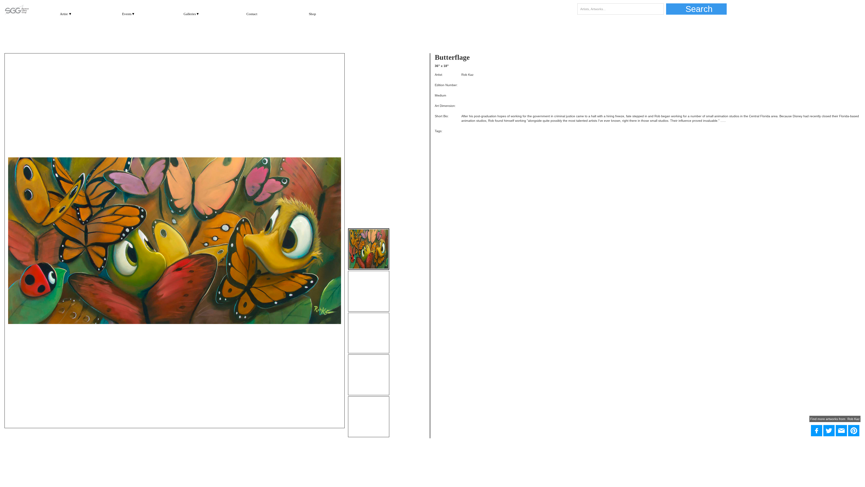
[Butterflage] (829, 430)
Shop (312, 14)
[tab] (368, 249)
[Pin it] (853, 430)
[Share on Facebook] (816, 430)
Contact (251, 14)
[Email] (841, 430)
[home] (17, 10)
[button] (66, 12)
